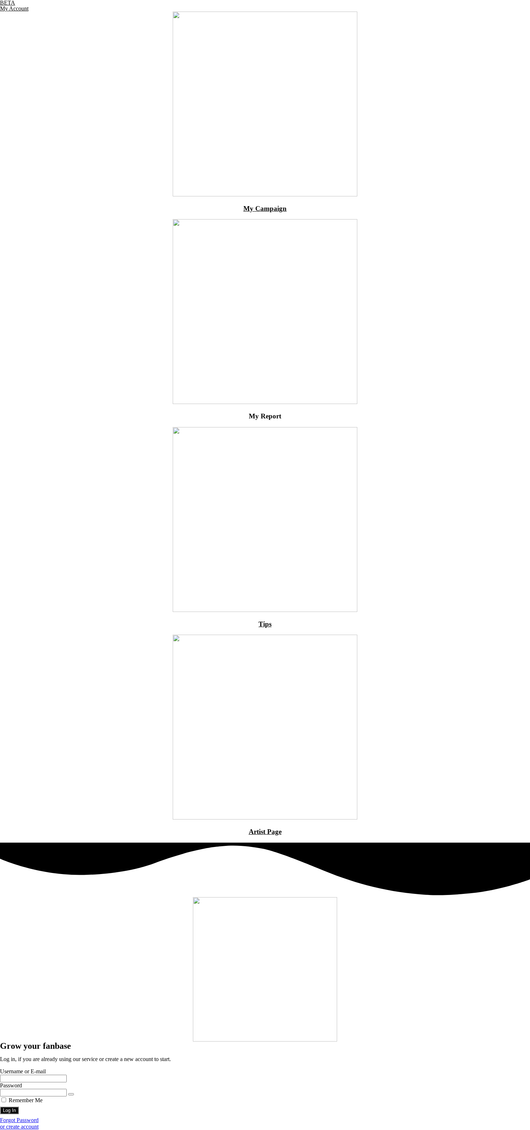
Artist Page (265, 831)
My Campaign (265, 208)
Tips (265, 624)
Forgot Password (19, 1120)
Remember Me (25, 1100)
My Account (14, 8)
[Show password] (71, 1094)
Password (11, 1085)
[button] (19, 1127)
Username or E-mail (23, 1071)
